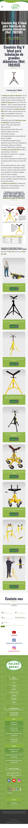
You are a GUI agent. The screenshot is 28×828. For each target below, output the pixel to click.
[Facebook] (14, 639)
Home (9, 37)
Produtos (14, 686)
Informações (16, 37)
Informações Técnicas (14, 692)
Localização (14, 695)
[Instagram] (14, 647)
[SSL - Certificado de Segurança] (20, 789)
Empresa (14, 689)
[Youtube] (14, 631)
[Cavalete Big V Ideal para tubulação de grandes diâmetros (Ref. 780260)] (14, 78)
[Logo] (14, 665)
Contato (14, 702)
